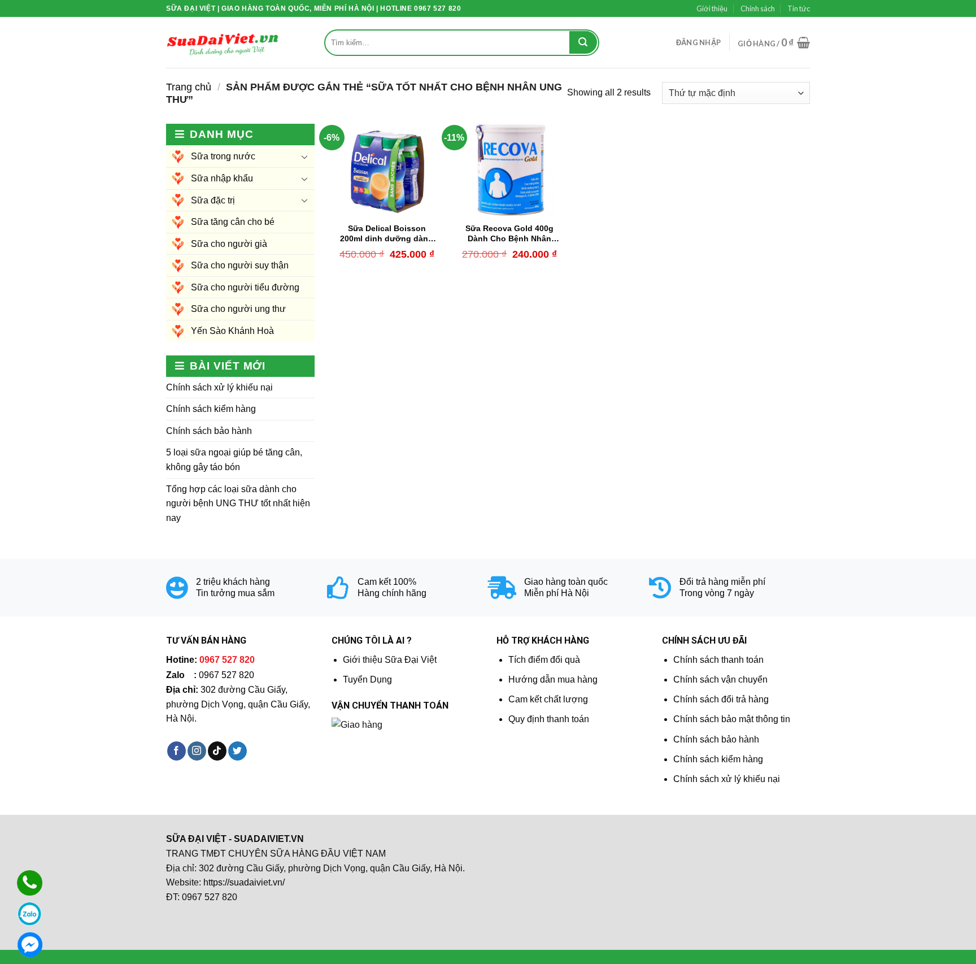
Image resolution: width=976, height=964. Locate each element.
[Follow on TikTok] (217, 751)
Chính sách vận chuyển (720, 679)
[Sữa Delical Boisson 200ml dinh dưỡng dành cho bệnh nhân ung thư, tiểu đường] (387, 170)
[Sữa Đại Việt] (222, 43)
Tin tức (798, 8)
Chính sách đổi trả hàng (721, 699)
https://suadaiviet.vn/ (244, 882)
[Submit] (583, 42)
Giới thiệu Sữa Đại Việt (390, 660)
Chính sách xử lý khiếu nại (219, 387)
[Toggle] (304, 156)
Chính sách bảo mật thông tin (731, 719)
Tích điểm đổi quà (544, 660)
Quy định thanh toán (548, 719)
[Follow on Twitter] (237, 751)
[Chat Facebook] (29, 944)
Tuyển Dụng (367, 679)
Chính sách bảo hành (209, 431)
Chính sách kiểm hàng (211, 409)
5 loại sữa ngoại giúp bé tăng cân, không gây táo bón (234, 460)
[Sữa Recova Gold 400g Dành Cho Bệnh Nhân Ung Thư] (509, 170)
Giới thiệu (711, 8)
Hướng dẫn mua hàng (553, 679)
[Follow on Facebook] (176, 751)
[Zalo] (29, 914)
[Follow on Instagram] (197, 751)
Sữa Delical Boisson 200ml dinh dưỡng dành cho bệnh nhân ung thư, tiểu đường (386, 234)
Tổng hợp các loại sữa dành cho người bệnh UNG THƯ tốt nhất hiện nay (238, 503)
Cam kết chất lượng (548, 699)
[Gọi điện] (29, 883)
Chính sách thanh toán (718, 660)
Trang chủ (188, 87)
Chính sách (757, 8)
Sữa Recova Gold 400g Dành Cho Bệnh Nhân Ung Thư (509, 234)
